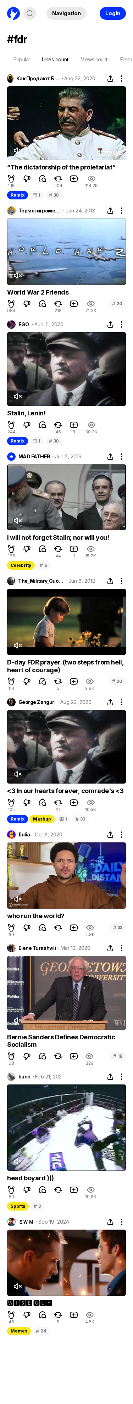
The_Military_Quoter (40, 581)
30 (54, 195)
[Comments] (42, 178)
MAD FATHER (34, 456)
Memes (19, 1331)
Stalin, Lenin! (26, 413)
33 (117, 927)
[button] (11, 178)
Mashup (42, 819)
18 (117, 1056)
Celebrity (21, 565)
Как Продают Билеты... (38, 78)
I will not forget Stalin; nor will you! (58, 537)
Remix (17, 195)
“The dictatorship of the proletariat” (61, 167)
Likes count (55, 59)
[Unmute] (17, 150)
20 (117, 304)
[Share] (110, 78)
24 (41, 1331)
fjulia (24, 834)
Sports (18, 1206)
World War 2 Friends (37, 292)
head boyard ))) (30, 1178)
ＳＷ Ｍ (26, 1221)
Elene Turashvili (37, 948)
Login (112, 13)
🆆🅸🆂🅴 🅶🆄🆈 (29, 1303)
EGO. (24, 324)
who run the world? (36, 916)
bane (24, 1076)
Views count (94, 59)
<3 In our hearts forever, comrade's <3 (65, 790)
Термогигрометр (39, 210)
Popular (21, 59)
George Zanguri (36, 702)
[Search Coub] (29, 13)
